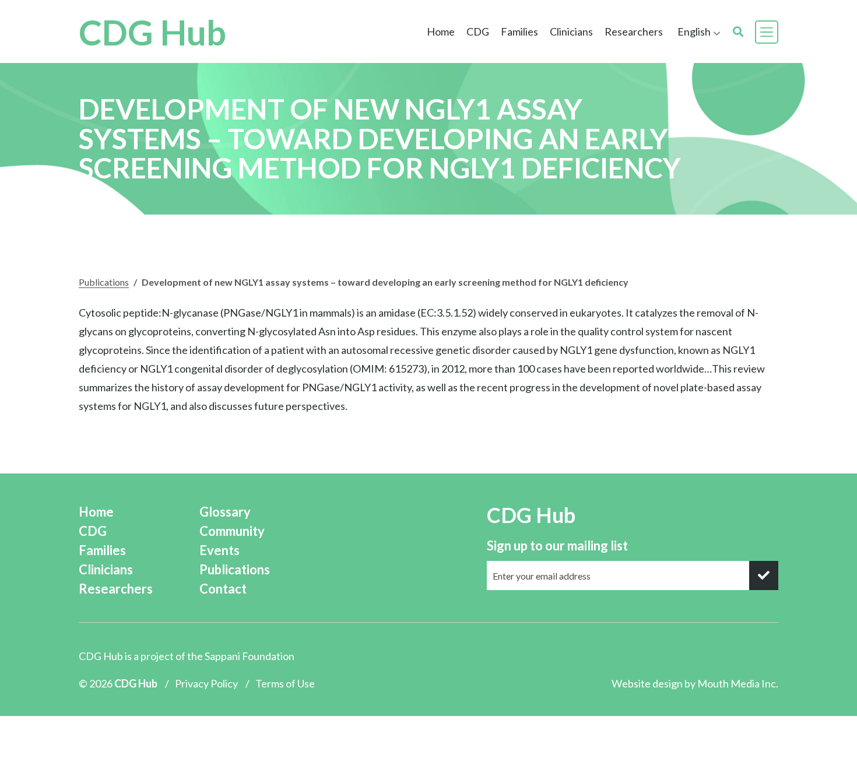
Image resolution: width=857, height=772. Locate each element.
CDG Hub (152, 32)
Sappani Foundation (249, 656)
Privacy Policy (206, 683)
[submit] (763, 575)
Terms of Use (285, 683)
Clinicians (106, 569)
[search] (738, 31)
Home (441, 31)
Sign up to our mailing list (557, 545)
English (694, 31)
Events (219, 550)
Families (102, 550)
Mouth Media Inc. (737, 683)
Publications (104, 281)
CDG (93, 531)
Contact (223, 588)
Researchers (634, 31)
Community (232, 531)
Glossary (225, 512)
